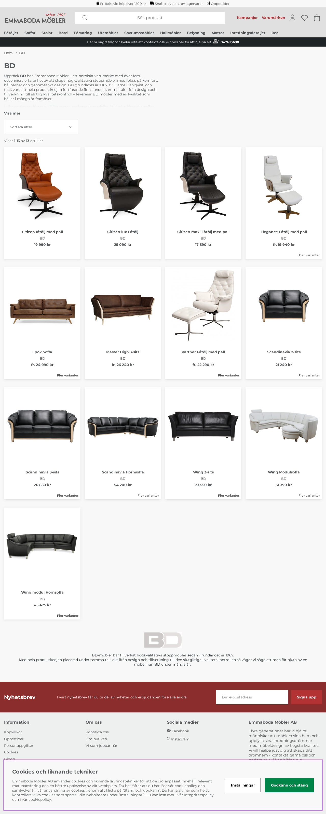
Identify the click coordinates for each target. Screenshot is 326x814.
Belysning (196, 33)
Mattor (218, 33)
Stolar (47, 33)
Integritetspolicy (199, 795)
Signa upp (306, 697)
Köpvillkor (13, 732)
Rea (275, 33)
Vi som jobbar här (101, 745)
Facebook (180, 731)
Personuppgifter (18, 745)
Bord (63, 33)
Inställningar (243, 785)
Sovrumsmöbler (139, 33)
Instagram (180, 739)
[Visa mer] (12, 113)
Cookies (11, 752)
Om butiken (96, 739)
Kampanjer (247, 17)
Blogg (9, 759)
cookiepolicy (40, 799)
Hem (8, 53)
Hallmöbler (170, 33)
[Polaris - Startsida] (35, 17)
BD (22, 53)
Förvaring (83, 33)
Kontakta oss (97, 732)
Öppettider (220, 4)
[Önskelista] (304, 17)
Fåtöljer (11, 33)
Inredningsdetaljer (247, 33)
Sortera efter (21, 127)
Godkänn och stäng (289, 785)
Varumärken (273, 17)
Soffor (29, 33)
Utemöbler (108, 33)
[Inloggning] (292, 17)
